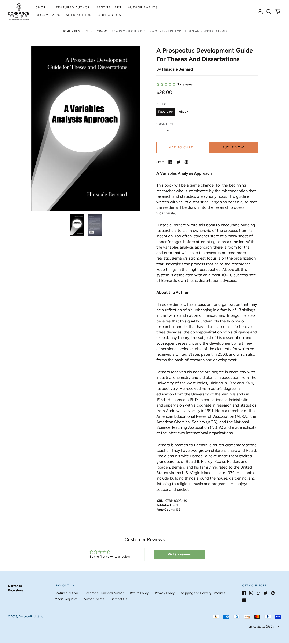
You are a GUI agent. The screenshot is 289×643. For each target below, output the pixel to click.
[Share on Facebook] (170, 162)
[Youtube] (244, 600)
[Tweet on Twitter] (178, 162)
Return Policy (139, 593)
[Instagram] (251, 593)
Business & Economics (93, 31)
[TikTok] (258, 593)
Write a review (179, 554)
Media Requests (66, 599)
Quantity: (164, 124)
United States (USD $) (262, 626)
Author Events (143, 7)
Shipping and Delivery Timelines (203, 593)
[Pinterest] (273, 593)
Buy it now (233, 147)
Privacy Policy (165, 593)
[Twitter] (266, 593)
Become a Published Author (64, 15)
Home (66, 31)
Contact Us (109, 15)
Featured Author (73, 7)
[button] (268, 11)
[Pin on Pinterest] (186, 162)
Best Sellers (108, 7)
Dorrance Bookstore (30, 616)
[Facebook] (244, 593)
